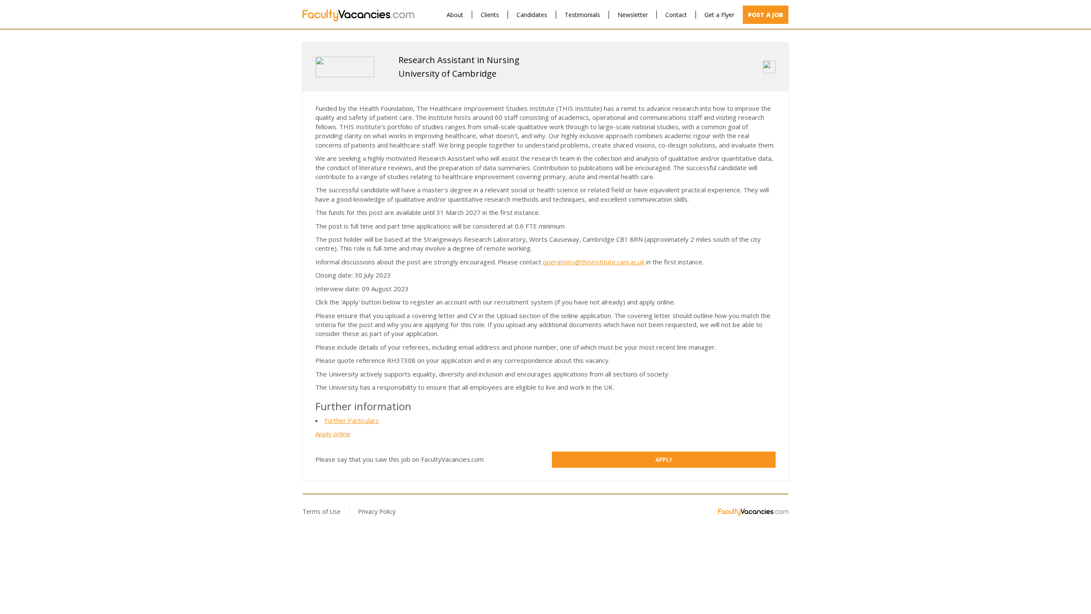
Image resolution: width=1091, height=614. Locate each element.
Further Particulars (351, 420)
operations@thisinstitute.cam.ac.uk (593, 262)
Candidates (532, 15)
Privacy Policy (376, 511)
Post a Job (765, 15)
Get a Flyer (719, 15)
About (455, 15)
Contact (676, 15)
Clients (490, 15)
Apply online (332, 433)
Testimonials (582, 15)
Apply (663, 459)
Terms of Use (322, 511)
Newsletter (633, 15)
